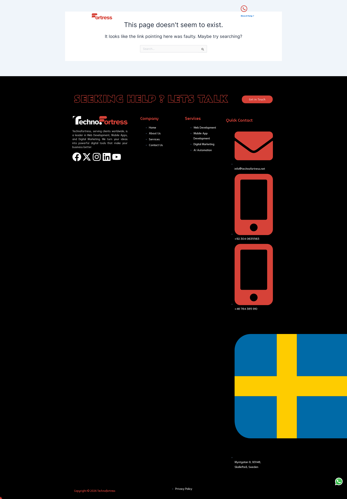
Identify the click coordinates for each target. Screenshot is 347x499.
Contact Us (219, 18)
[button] (168, 18)
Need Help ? (247, 16)
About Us (149, 18)
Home (132, 18)
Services (168, 18)
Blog (202, 18)
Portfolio (187, 18)
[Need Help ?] (244, 8)
